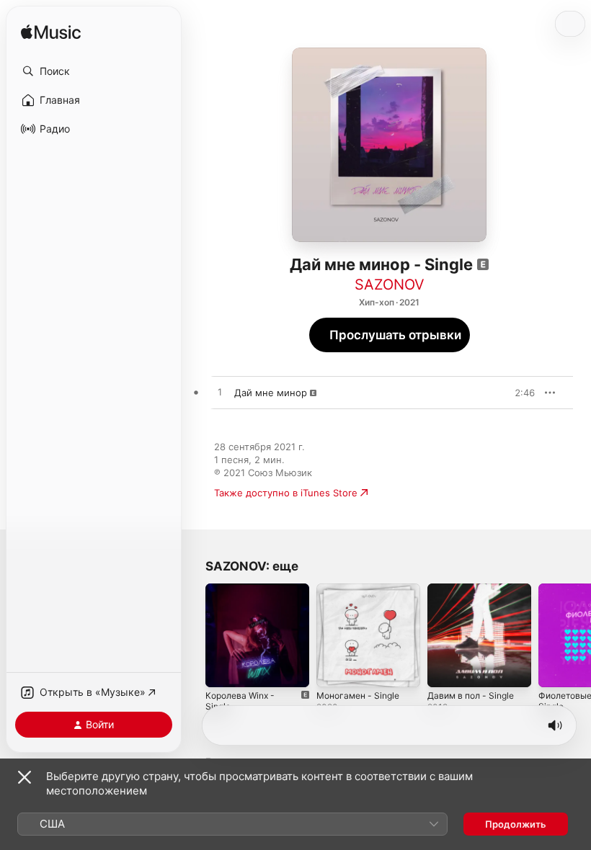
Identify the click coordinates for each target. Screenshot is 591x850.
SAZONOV (390, 284)
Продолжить (515, 824)
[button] (94, 71)
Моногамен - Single (357, 695)
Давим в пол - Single (470, 695)
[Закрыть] (24, 777)
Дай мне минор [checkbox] (270, 392)
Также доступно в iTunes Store (285, 492)
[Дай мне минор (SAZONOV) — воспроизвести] (219, 392)
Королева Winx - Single (240, 701)
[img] (51, 32)
